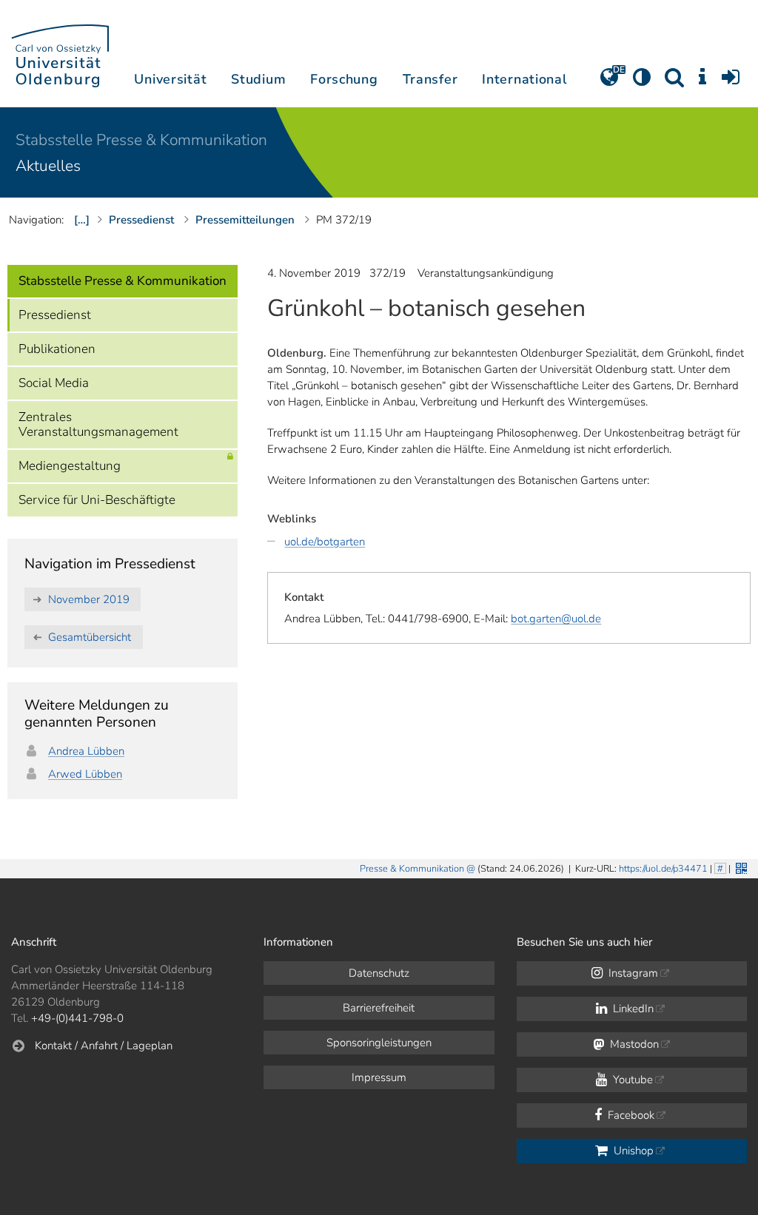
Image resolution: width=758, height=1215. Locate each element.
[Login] (730, 82)
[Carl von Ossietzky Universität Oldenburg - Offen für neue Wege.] (60, 53)
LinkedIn (632, 1008)
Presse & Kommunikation (412, 868)
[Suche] (674, 82)
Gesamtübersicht (89, 637)
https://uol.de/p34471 (663, 868)
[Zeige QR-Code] (740, 867)
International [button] (524, 79)
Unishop (632, 1150)
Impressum (379, 1077)
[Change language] (609, 82)
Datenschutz (379, 973)
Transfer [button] (430, 79)
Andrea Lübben (86, 751)
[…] (82, 219)
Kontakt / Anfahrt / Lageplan (103, 1045)
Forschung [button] (344, 79)
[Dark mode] (641, 82)
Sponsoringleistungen (379, 1042)
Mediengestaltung (70, 465)
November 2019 (89, 599)
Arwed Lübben (85, 774)
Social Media (54, 382)
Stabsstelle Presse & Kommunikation (141, 139)
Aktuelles (48, 165)
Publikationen (57, 348)
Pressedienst (55, 314)
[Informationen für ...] (702, 82)
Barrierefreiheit (379, 1007)
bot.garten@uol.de (556, 618)
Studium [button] (258, 79)
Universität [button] (170, 79)
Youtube (631, 1079)
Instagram (632, 973)
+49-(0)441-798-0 (77, 1018)
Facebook (629, 1115)
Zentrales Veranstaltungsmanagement (98, 424)
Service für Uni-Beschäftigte (97, 499)
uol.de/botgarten (324, 541)
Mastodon (633, 1044)
